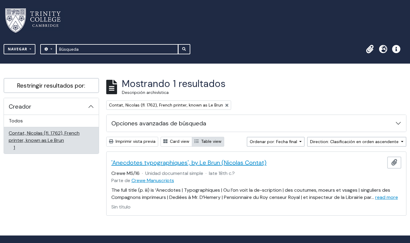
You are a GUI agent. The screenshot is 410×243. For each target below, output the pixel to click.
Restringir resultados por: (51, 85)
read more (386, 197)
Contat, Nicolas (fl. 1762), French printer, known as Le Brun (44, 140)
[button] (369, 49)
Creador (20, 106)
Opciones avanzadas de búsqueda (158, 123)
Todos (16, 121)
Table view (211, 141)
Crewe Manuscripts (152, 180)
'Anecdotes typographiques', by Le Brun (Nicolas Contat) (189, 162)
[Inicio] (36, 20)
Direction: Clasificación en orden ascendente (355, 141)
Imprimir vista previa (134, 141)
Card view (179, 141)
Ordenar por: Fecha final (274, 141)
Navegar (18, 49)
